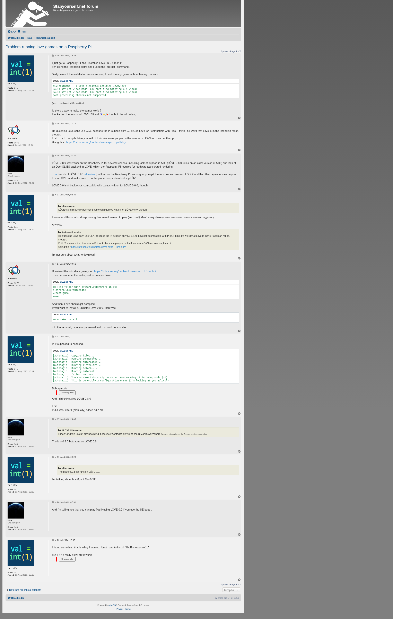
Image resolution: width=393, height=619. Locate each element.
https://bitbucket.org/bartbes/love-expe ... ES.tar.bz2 (125, 271)
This (54, 174)
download (90, 174)
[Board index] (30, 13)
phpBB (112, 605)
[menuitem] (12, 31)
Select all (66, 81)
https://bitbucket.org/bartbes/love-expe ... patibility (96, 142)
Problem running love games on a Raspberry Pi (48, 47)
